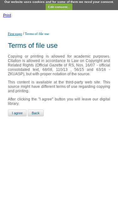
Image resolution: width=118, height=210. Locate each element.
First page (15, 34)
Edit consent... (59, 7)
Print (7, 15)
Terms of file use (37, 34)
